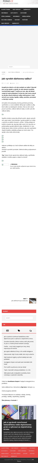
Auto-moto (14, 13)
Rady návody (17, 9)
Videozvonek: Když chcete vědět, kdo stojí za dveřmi (19, 354)
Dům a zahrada (5, 16)
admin (13, 83)
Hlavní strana (5, 9)
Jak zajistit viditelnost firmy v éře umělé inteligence (18, 351)
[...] (29, 440)
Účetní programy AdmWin (9, 391)
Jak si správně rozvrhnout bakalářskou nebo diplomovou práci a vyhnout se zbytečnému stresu (18, 425)
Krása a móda (26, 16)
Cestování (23, 13)
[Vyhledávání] (19, 67)
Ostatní (17, 20)
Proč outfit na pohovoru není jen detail (15, 367)
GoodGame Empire (13, 381)
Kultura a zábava (6, 20)
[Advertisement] (19, 45)
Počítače (25, 20)
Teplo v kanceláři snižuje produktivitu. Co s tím (17, 370)
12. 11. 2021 (6, 83)
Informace (4, 13)
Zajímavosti (26, 9)
